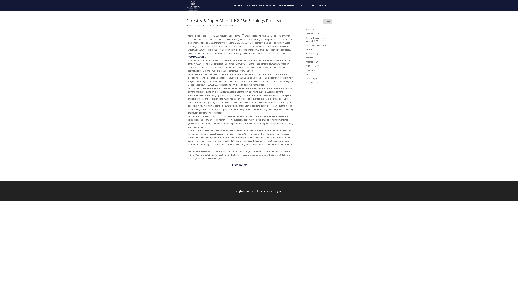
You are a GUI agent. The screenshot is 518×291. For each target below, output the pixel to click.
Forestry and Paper (224, 25)
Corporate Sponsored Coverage (260, 5)
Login (312, 5)
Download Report (239, 165)
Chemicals (310, 33)
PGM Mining (311, 66)
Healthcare (310, 53)
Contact (302, 5)
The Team (237, 5)
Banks (308, 29)
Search (327, 21)
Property (309, 70)
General (309, 49)
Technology (311, 78)
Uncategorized (312, 82)
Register (322, 5)
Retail (308, 74)
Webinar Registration (198, 57)
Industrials (310, 57)
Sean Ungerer (195, 25)
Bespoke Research (286, 5)
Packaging (310, 61)
